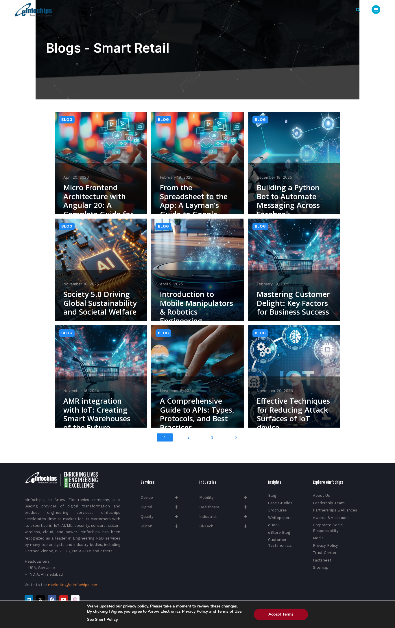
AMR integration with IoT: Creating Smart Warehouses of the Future (96, 414)
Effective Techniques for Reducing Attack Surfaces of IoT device (293, 414)
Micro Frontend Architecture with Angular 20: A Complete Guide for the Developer (98, 205)
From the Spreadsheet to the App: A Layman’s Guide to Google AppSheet (194, 205)
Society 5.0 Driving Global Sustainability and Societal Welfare (100, 303)
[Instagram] (75, 599)
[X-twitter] (40, 599)
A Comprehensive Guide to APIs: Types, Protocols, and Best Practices (197, 414)
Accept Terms (281, 614)
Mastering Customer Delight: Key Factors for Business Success (293, 303)
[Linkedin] (29, 599)
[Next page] (236, 437)
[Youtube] (63, 599)
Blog (66, 119)
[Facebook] (52, 599)
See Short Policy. (102, 619)
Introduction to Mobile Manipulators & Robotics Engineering (196, 307)
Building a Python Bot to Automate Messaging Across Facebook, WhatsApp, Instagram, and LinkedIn (288, 214)
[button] (358, 10)
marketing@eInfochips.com (73, 585)
